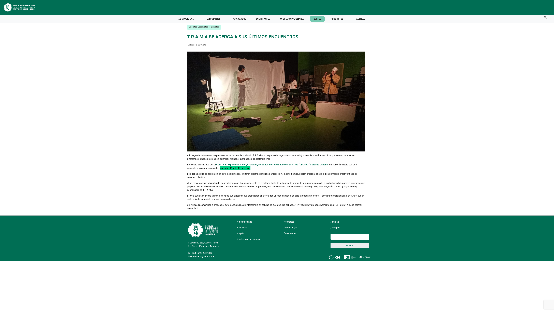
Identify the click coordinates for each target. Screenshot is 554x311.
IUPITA (317, 18)
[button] (545, 17)
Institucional (186, 18)
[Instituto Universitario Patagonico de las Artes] (19, 7)
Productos (337, 18)
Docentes (193, 27)
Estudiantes (213, 18)
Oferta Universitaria (292, 18)
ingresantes (214, 27)
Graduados (239, 18)
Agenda (360, 18)
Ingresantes (263, 18)
